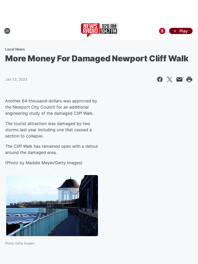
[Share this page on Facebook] (159, 79)
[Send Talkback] (162, 31)
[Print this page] (189, 79)
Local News (15, 49)
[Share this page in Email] (179, 79)
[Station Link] (99, 31)
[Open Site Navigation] (7, 31)
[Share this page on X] (169, 79)
